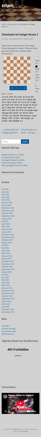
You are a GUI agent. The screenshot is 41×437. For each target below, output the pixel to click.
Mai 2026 (5, 194)
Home (4, 24)
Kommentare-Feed (9, 331)
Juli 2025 (5, 221)
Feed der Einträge (9, 329)
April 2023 (6, 283)
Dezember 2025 (8, 208)
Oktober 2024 (7, 240)
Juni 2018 (5, 307)
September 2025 (8, 216)
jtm (6, 39)
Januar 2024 (6, 258)
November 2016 (8, 312)
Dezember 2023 (8, 261)
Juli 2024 (5, 245)
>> (24, 88)
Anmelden (6, 326)
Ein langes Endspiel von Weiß (13, 160)
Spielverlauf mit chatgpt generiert (10, 131)
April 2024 (6, 251)
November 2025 (8, 210)
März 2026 (6, 200)
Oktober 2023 (7, 266)
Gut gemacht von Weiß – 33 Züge (29, 131)
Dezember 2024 (8, 234)
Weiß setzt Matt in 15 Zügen (13, 155)
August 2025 (7, 219)
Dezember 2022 (8, 291)
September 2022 (8, 298)
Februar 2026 (7, 202)
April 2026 (6, 197)
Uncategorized (12, 24)
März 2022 (6, 304)
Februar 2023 (7, 288)
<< (12, 88)
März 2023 (6, 285)
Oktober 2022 (7, 296)
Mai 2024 (5, 248)
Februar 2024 (7, 256)
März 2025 (6, 226)
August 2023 (7, 272)
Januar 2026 (6, 205)
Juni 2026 (5, 192)
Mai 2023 (5, 280)
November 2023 (8, 264)
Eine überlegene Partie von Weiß (15, 165)
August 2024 (7, 242)
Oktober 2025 (7, 213)
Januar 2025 (6, 232)
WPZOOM (24, 432)
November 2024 (8, 237)
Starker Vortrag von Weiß (12, 163)
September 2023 (8, 269)
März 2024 (6, 253)
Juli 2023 (5, 275)
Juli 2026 (5, 189)
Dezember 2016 (8, 309)
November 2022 (8, 293)
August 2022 (7, 301)
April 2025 (6, 224)
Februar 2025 (7, 229)
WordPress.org (8, 334)
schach (7, 5)
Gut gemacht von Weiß (11, 157)
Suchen (36, 17)
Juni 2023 (5, 277)
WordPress (17, 429)
